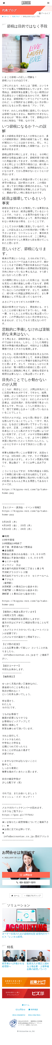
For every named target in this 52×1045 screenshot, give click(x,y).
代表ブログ (16, 16)
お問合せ (21, 1009)
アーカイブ (45, 13)
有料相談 (34, 1009)
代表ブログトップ (33, 895)
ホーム (6, 16)
